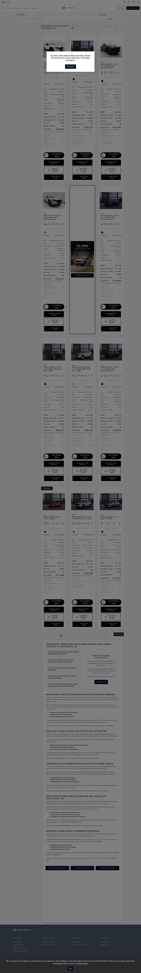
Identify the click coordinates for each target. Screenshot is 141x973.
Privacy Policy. (83, 964)
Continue (70, 66)
